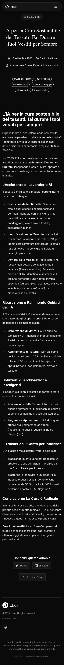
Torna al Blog (34, 577)
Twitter (23, 565)
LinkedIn (44, 565)
